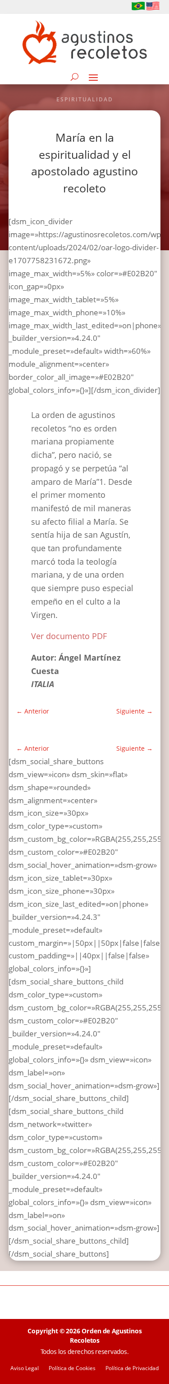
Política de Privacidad (132, 1368)
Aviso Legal (24, 1368)
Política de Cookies (72, 1368)
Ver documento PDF (69, 636)
